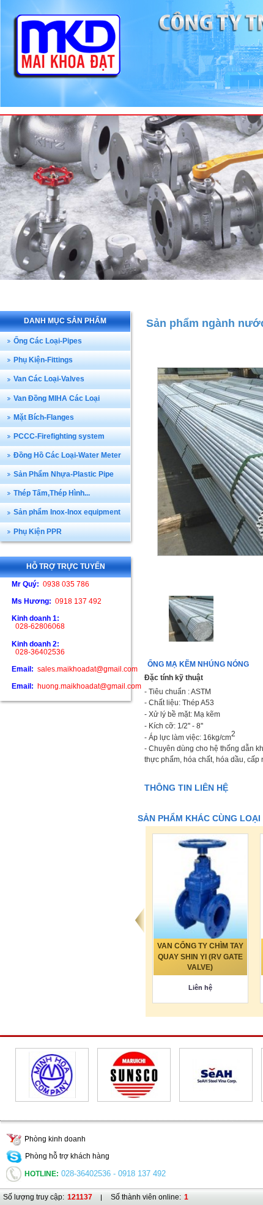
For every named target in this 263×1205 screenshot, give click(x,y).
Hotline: (41, 1174)
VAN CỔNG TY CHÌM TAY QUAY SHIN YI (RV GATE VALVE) (200, 956)
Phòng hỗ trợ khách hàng (67, 1156)
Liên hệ (200, 987)
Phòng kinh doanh (55, 1139)
